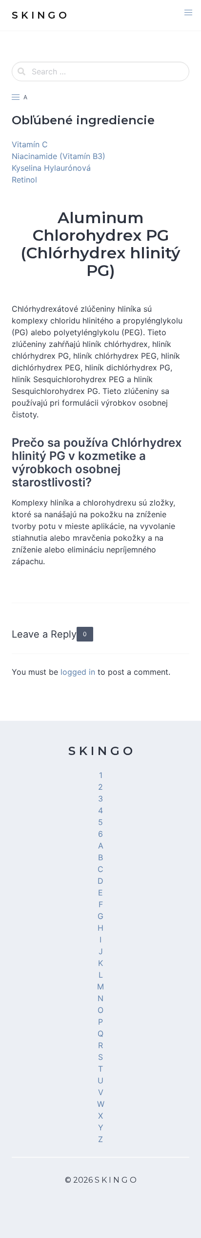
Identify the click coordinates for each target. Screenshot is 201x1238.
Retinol (24, 179)
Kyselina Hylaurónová (51, 168)
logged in (77, 672)
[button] (188, 12)
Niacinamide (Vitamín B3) (58, 156)
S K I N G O (100, 750)
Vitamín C (30, 144)
